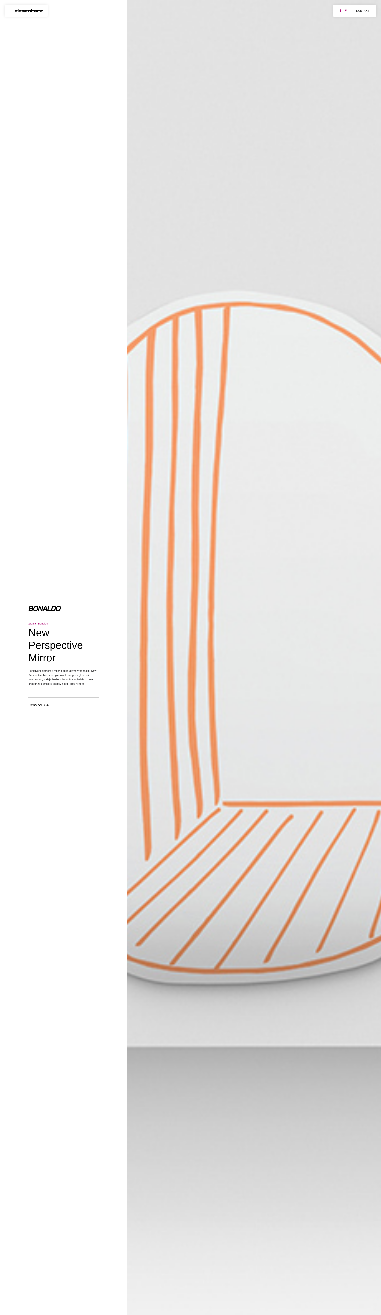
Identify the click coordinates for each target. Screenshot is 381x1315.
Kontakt (362, 10)
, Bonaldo (42, 623)
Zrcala (32, 623)
